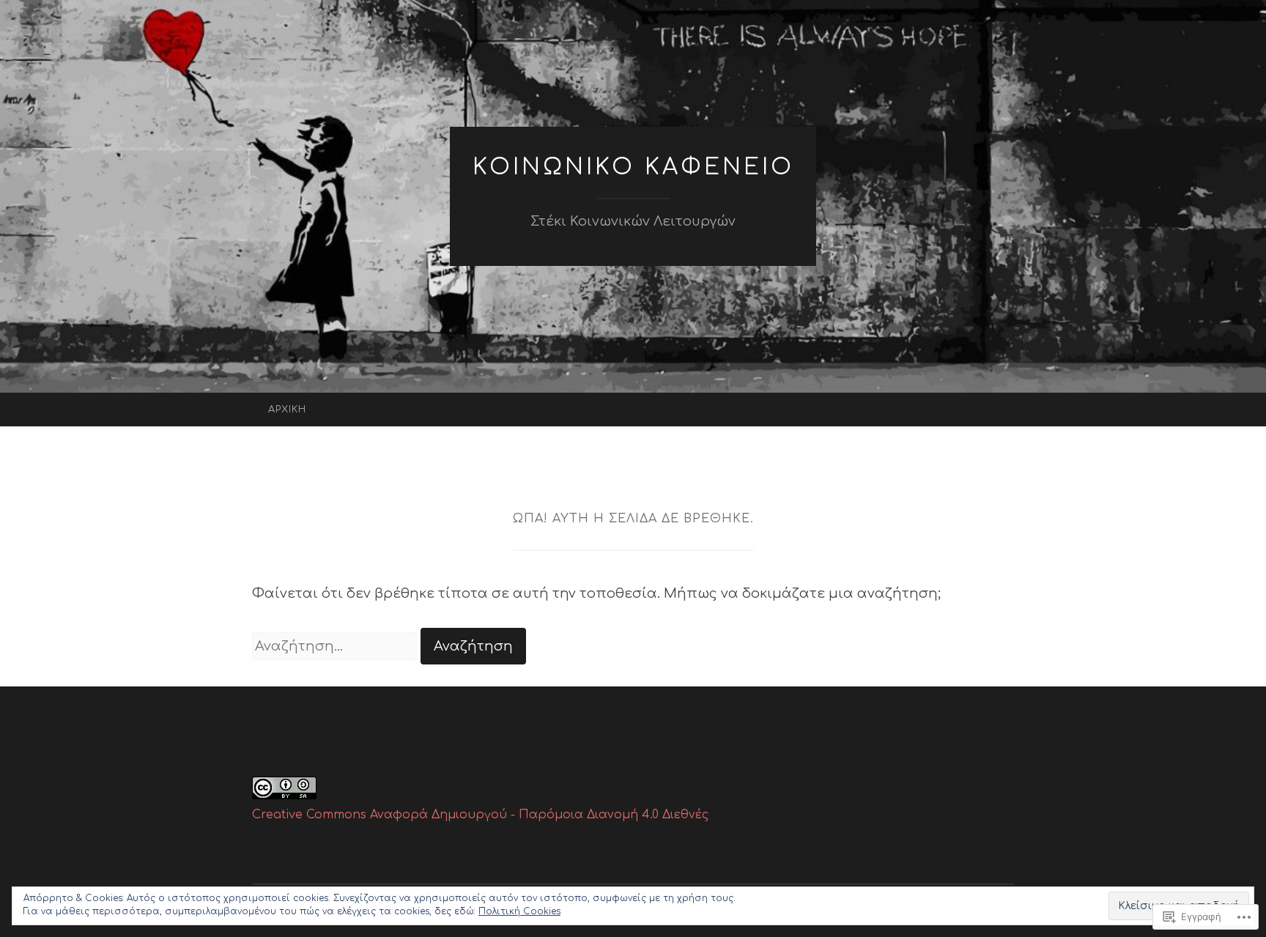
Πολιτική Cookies (519, 911)
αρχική (287, 409)
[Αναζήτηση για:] (336, 646)
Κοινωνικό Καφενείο (633, 167)
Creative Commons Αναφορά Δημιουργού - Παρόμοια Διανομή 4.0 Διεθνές (480, 814)
